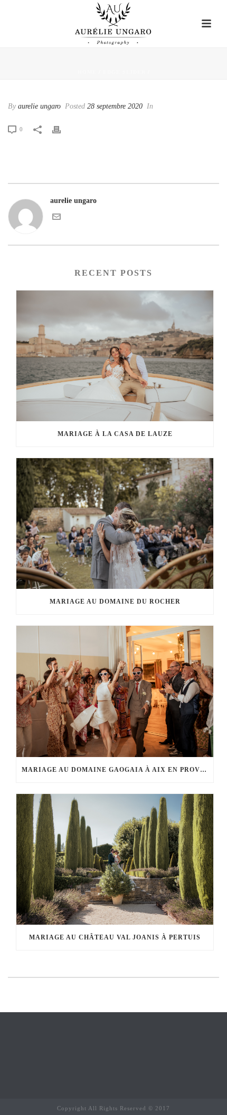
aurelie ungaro (39, 106)
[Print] (61, 129)
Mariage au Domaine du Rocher (115, 601)
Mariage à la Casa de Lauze (115, 434)
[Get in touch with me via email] (56, 218)
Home (87, 72)
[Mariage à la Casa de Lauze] (114, 355)
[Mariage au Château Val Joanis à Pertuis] (114, 859)
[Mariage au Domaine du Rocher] (114, 523)
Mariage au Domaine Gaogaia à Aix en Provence (117, 769)
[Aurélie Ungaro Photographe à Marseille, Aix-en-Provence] (114, 23)
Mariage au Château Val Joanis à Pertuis (115, 937)
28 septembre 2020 (115, 106)
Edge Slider (124, 72)
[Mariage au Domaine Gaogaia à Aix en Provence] (114, 691)
